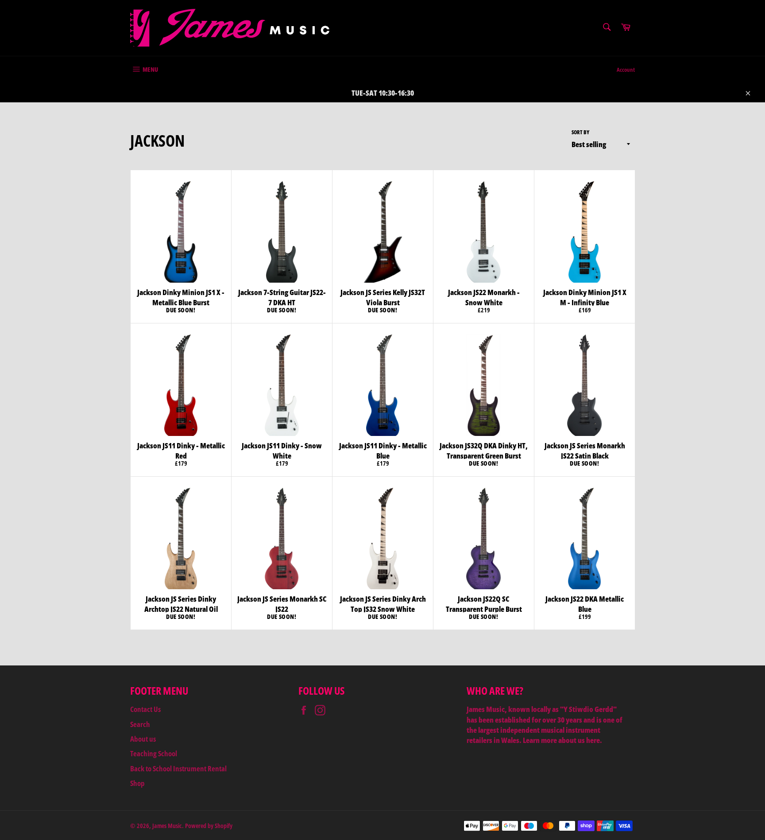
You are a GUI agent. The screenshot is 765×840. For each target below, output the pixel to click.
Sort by (580, 132)
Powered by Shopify (208, 825)
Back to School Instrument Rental (178, 768)
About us (143, 739)
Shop (137, 783)
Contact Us (145, 709)
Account (626, 70)
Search (140, 724)
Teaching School (153, 753)
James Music (167, 825)
